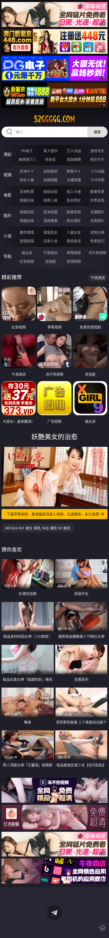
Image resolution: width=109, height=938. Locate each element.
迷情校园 (27, 240)
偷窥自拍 (27, 211)
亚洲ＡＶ (27, 171)
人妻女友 (74, 232)
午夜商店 (50, 252)
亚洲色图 (50, 211)
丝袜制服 (50, 179)
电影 (8, 195)
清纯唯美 (50, 220)
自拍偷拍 (50, 171)
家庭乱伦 (50, 232)
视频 (8, 175)
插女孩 (27, 252)
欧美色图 (74, 211)
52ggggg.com (54, 119)
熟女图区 (74, 220)
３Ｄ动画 (97, 171)
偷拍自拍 (50, 191)
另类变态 (97, 200)
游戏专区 (97, 150)
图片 (8, 215)
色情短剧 (74, 261)
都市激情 (27, 232)
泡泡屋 (50, 261)
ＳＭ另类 (97, 179)
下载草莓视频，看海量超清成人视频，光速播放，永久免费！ (54, 514)
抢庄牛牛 (97, 159)
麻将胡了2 (27, 159)
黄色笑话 (74, 240)
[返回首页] (102, 928)
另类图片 (97, 220)
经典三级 (50, 200)
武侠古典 (97, 232)
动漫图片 (97, 211)
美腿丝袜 (27, 220)
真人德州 (50, 150)
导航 (8, 256)
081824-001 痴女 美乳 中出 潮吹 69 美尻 (37, 528)
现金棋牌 (74, 159)
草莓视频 (74, 252)
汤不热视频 (97, 252)
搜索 (97, 131)
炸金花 (50, 159)
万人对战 (74, 150)
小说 (8, 236)
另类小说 (50, 240)
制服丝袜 (27, 200)
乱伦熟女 (74, 200)
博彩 (8, 154)
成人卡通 (74, 191)
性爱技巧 (97, 240)
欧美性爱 (97, 191)
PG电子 (27, 150)
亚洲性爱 (27, 191)
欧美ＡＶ (74, 171)
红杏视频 (27, 261)
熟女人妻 (27, 179)
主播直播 (74, 179)
